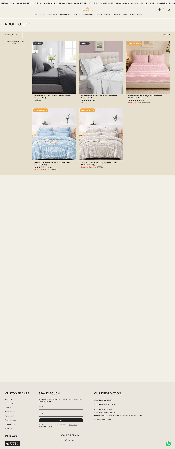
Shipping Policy (10, 424)
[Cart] (168, 9)
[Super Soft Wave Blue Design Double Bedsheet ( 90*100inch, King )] (54, 134)
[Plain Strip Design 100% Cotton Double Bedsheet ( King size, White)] (101, 67)
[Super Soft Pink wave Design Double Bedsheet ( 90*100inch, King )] (148, 67)
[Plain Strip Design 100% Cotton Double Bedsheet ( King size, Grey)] (54, 67)
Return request (10, 420)
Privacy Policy (10, 428)
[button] (86, 100)
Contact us (9, 403)
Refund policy (10, 416)
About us (8, 399)
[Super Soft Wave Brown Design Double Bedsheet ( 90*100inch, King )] (101, 134)
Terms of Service (11, 412)
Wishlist (8, 408)
